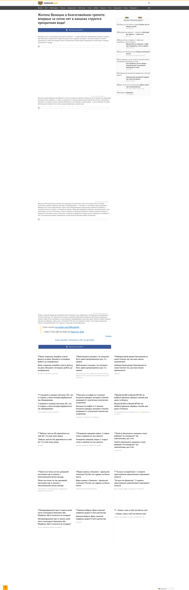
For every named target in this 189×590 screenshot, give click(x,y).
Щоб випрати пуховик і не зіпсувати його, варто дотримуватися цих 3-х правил (91, 368)
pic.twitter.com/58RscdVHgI (67, 327)
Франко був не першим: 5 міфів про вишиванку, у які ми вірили (137, 45)
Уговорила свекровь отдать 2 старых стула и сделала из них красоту (92, 440)
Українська (163, 589)
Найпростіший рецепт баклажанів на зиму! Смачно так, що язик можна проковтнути (130, 368)
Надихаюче (117, 8)
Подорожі (133, 8)
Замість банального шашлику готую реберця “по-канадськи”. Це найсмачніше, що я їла (129, 444)
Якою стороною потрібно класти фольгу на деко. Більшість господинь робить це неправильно (55, 368)
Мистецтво (81, 8)
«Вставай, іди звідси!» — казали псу (137, 33)
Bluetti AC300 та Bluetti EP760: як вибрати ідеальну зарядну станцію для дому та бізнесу (131, 406)
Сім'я (109, 8)
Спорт (89, 8)
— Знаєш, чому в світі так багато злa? (130, 513)
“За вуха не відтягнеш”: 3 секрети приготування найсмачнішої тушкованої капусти (131, 483)
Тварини (103, 8)
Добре (96, 8)
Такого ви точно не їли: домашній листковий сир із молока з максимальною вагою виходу (52, 483)
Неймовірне (54, 8)
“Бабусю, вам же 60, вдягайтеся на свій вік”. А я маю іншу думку (55, 440)
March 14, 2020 (77, 331)
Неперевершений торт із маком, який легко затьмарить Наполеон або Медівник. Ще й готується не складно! (54, 521)
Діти (46, 8)
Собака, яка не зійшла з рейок (137, 25)
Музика (62, 8)
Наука (126, 8)
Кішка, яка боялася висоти (138, 53)
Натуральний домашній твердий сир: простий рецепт (137, 78)
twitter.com (102, 96)
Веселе (40, 8)
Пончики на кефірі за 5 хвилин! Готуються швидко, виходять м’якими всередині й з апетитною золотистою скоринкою (92, 410)
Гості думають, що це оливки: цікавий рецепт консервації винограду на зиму (136, 65)
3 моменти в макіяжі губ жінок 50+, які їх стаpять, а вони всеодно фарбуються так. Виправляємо (55, 406)
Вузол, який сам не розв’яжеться (137, 86)
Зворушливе (71, 8)
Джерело (108, 336)
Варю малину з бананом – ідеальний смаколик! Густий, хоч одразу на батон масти (93, 483)
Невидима (129, 93)
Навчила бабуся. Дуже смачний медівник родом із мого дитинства (91, 517)
